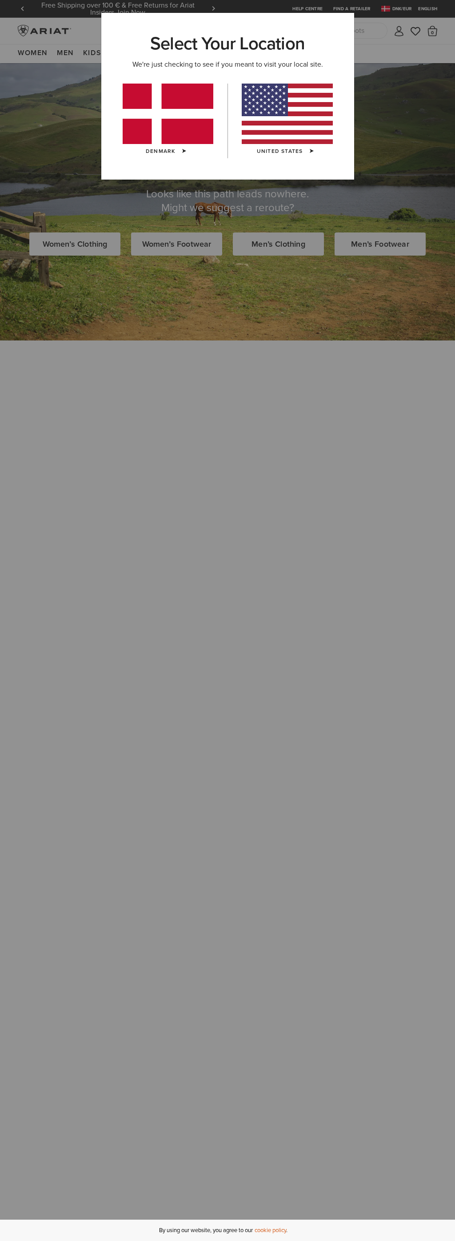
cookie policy (270, 1230)
